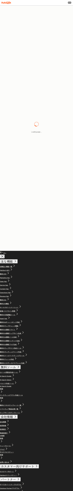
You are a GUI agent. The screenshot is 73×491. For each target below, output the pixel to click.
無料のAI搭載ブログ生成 (8, 344)
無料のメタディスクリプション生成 (12, 363)
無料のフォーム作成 (7, 359)
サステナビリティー (7, 453)
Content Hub (4, 289)
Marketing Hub (5, 278)
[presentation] (2, 256)
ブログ (2, 449)
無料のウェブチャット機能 (9, 326)
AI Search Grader (6, 376)
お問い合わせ (5, 462)
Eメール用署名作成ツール (9, 372)
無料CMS (3, 300)
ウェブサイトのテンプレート (10, 412)
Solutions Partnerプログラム (10, 488)
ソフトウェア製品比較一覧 (9, 409)
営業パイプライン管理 (8, 311)
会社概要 (3, 422)
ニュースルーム (5, 446)
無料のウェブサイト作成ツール (11, 348)
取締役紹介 (4, 433)
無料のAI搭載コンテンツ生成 (10, 341)
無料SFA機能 (4, 303)
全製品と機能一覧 (6, 266)
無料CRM (3, 274)
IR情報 (2, 436)
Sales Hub (3, 281)
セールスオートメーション (9, 307)
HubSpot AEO (5, 270)
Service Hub (4, 285)
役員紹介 (3, 429)
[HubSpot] (6, 2)
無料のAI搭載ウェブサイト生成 (10, 333)
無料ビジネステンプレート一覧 (11, 405)
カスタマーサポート (7, 471)
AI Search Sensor (6, 380)
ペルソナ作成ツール (7, 383)
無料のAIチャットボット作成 (10, 322)
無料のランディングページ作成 (11, 352)
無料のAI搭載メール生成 (8, 337)
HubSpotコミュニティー (8, 475)
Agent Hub (3, 318)
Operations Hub (5, 292)
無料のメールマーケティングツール (12, 355)
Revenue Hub (4, 296)
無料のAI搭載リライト (7, 329)
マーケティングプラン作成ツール (11, 396)
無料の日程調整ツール (8, 315)
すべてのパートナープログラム (11, 484)
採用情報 (3, 425)
